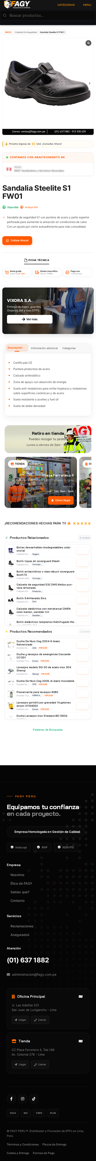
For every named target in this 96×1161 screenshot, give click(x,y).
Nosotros (17, 875)
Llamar (42, 1019)
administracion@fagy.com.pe (34, 974)
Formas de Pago (44, 1153)
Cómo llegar (62, 500)
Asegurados (19, 935)
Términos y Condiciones (23, 1144)
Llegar (22, 1019)
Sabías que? (19, 892)
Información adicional (44, 348)
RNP (45, 847)
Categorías (69, 348)
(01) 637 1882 (28, 960)
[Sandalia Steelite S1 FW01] (48, 83)
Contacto (17, 901)
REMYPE (68, 847)
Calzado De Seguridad (26, 32)
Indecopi (21, 847)
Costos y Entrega (18, 1153)
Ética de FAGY (21, 883)
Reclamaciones (22, 926)
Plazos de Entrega (54, 1144)
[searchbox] (48, 15)
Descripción (15, 347)
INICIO (8, 32)
